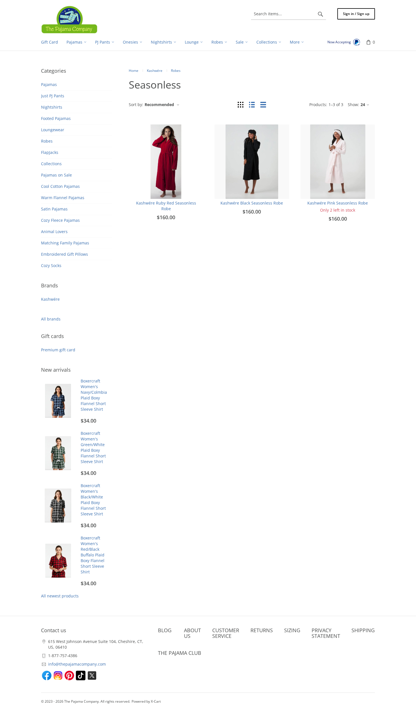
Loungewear (52, 129)
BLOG (164, 630)
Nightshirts (51, 107)
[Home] (69, 19)
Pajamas (49, 84)
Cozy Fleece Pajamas (60, 220)
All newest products (60, 596)
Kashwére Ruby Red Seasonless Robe (166, 205)
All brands (51, 319)
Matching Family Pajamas (65, 243)
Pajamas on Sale (56, 175)
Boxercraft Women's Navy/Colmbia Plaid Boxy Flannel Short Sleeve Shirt (94, 395)
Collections (51, 163)
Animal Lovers (54, 231)
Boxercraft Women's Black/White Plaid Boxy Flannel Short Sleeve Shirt (93, 500)
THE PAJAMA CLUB (179, 652)
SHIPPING (363, 630)
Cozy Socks (51, 265)
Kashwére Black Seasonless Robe (251, 203)
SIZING (292, 630)
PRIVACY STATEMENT (326, 633)
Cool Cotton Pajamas (60, 186)
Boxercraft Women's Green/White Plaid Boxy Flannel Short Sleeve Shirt (93, 447)
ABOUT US (192, 633)
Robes (47, 141)
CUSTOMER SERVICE (225, 633)
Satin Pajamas (54, 209)
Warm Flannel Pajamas (62, 197)
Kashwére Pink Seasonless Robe (337, 203)
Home (133, 70)
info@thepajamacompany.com (77, 664)
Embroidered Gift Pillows (64, 254)
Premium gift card (58, 349)
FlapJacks (49, 152)
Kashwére (50, 299)
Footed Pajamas (56, 118)
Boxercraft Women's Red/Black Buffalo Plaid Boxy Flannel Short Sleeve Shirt (92, 555)
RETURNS (261, 630)
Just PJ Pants (52, 95)
